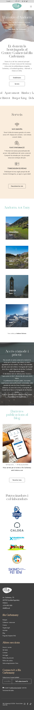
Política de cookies (8, 660)
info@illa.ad (6, 608)
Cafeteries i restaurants (9, 622)
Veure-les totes (17, 480)
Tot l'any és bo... (10, 464)
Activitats (5, 630)
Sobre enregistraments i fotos (10, 663)
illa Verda (5, 650)
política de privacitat (15, 687)
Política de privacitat (8, 658)
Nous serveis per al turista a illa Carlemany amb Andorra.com (17, 469)
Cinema (5, 625)
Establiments (17, 77)
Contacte (5, 652)
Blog (4, 633)
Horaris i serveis (7, 647)
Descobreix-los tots (17, 186)
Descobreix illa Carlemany (17, 29)
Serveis (17, 84)
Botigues (5, 619)
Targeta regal (6, 627)
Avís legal (5, 655)
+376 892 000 (7, 605)
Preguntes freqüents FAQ (9, 635)
